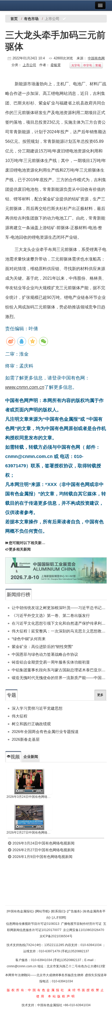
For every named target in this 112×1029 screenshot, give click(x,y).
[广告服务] (74, 911)
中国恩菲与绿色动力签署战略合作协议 (45, 654)
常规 (98, 65)
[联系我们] (58, 911)
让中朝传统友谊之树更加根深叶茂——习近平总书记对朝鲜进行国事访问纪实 (59, 607)
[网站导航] (42, 911)
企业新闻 (30, 757)
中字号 (87, 65)
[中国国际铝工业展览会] (56, 570)
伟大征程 (19, 716)
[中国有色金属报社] (20, 911)
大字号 (75, 65)
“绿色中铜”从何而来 (29, 639)
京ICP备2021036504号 (56, 936)
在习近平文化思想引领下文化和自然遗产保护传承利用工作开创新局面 (59, 623)
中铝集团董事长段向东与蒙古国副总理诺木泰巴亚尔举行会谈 (59, 670)
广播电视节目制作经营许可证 (81, 924)
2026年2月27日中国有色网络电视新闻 (29, 832)
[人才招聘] (59, 917)
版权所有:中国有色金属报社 (36, 990)
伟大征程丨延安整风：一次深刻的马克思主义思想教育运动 (59, 631)
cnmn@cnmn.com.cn (22, 966)
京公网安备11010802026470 (83, 930)
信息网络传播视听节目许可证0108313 (32, 924)
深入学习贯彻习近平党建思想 (37, 708)
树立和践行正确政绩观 (31, 724)
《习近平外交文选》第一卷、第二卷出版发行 (51, 615)
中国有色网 (96, 58)
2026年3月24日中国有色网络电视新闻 (29, 797)
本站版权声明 (62, 996)
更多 (100, 695)
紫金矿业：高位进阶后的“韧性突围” (42, 646)
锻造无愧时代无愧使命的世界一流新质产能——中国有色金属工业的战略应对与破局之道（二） (59, 677)
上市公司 (29, 65)
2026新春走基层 (26, 739)
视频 (15, 756)
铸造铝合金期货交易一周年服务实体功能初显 (51, 662)
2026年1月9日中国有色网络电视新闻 (41, 857)
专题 (11, 695)
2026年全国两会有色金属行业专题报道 (45, 731)
